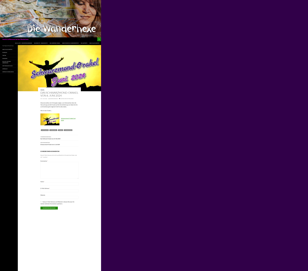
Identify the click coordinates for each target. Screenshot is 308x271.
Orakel (42, 90)
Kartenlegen (45, 130)
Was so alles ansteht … (94, 43)
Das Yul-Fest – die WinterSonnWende (23, 43)
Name (42, 181)
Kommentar (44, 161)
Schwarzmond (68, 130)
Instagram (4, 58)
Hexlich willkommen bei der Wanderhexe (15, 39)
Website (42, 195)
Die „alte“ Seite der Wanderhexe (6, 62)
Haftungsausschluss (7, 65)
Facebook (4, 52)
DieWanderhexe (54, 98)
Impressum (4, 68)
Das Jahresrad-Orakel (55, 43)
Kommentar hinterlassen (67, 98)
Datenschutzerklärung (8, 71)
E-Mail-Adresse (45, 188)
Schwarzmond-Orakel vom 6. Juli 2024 (50, 143)
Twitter (4, 55)
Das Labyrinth (84, 43)
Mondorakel (53, 130)
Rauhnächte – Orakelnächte (41, 43)
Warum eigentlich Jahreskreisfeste (70, 43)
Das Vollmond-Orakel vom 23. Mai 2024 (50, 137)
